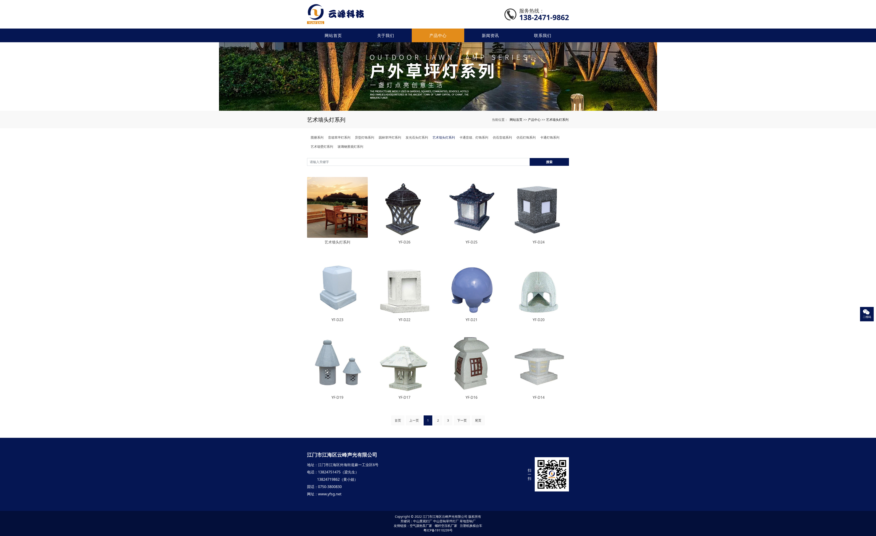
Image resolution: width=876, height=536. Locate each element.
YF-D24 (539, 242)
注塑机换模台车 (471, 525)
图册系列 (317, 137)
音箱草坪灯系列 (339, 137)
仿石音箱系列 (502, 137)
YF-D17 (404, 397)
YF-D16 (471, 397)
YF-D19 (337, 397)
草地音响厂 (468, 521)
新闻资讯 (490, 35)
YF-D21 (471, 319)
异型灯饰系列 (364, 137)
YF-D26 (404, 242)
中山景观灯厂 (422, 521)
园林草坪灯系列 (390, 137)
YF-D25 (471, 242)
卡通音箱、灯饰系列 (473, 137)
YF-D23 (337, 319)
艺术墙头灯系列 (557, 119)
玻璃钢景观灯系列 (350, 146)
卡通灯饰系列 (549, 137)
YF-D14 (539, 397)
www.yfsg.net (330, 493)
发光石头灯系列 (417, 137)
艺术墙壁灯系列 (322, 146)
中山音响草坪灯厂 (446, 521)
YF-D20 (539, 319)
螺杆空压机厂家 (446, 525)
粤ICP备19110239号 (438, 530)
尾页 (478, 420)
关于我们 (385, 35)
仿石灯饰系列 (526, 137)
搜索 (549, 162)
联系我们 (542, 35)
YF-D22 (404, 319)
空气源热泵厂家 (421, 525)
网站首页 (333, 35)
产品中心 (438, 35)
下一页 (462, 420)
